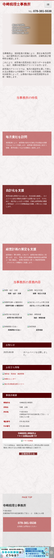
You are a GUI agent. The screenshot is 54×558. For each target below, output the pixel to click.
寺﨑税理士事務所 (17, 4)
